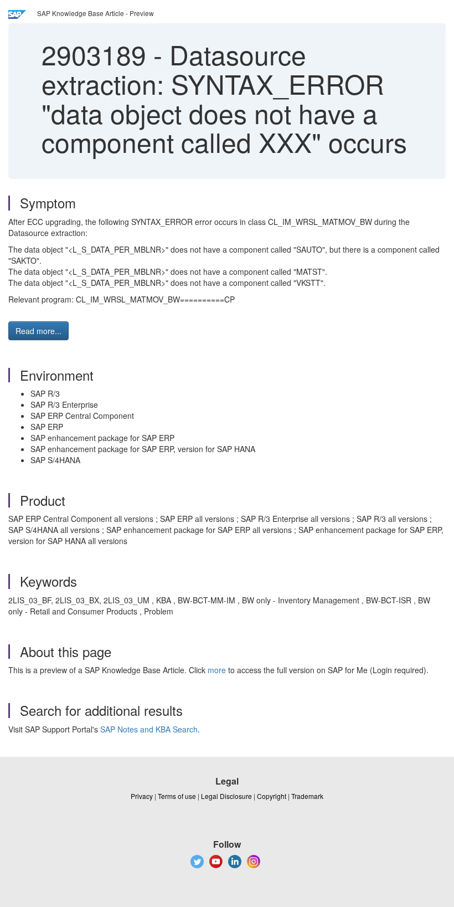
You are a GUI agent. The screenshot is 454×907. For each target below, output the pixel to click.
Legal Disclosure (226, 796)
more (217, 669)
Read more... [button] (38, 330)
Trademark (307, 796)
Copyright (271, 796)
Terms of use (177, 796)
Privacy (142, 796)
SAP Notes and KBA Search (149, 729)
